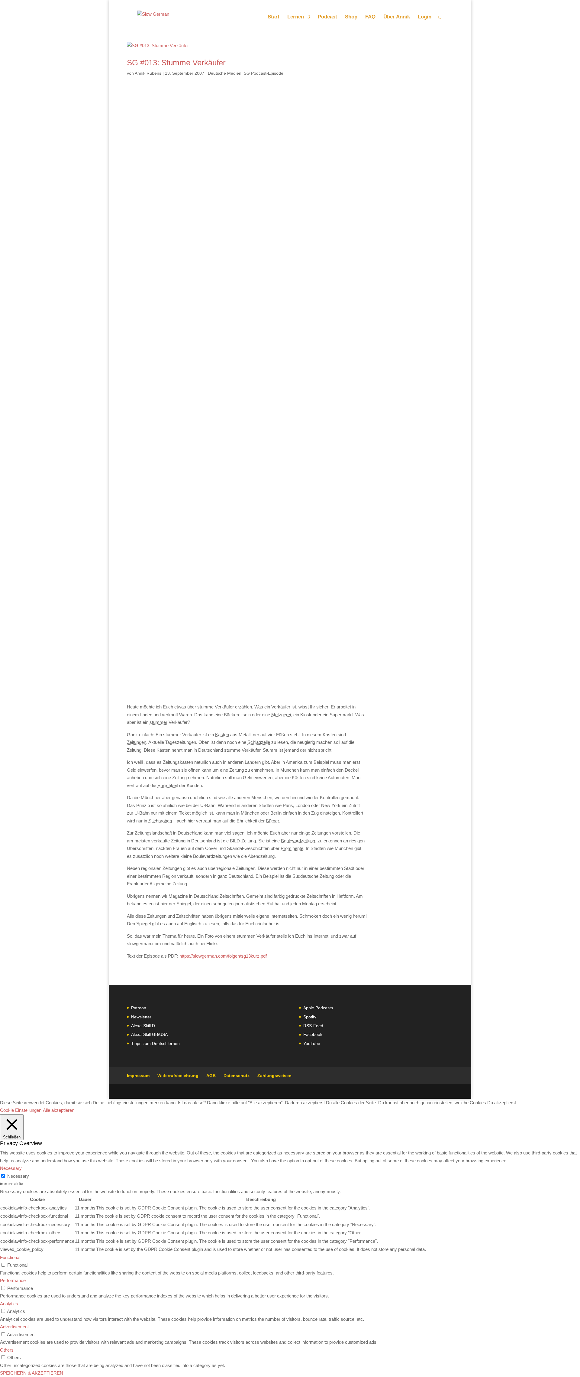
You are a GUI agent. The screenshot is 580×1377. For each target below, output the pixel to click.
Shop (351, 17)
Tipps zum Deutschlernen (155, 1043)
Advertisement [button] (14, 1326)
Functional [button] (10, 1257)
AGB (211, 1075)
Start (273, 17)
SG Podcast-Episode (263, 73)
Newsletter (141, 1016)
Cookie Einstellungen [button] (20, 1110)
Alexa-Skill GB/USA (149, 1034)
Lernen (295, 17)
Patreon (138, 1007)
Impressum (138, 1075)
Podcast (327, 17)
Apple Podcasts (318, 1007)
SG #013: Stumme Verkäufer (176, 62)
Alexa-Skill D (143, 1025)
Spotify (309, 1016)
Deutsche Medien (224, 73)
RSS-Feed (313, 1025)
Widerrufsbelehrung (177, 1075)
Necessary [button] (11, 1168)
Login (424, 17)
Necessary (18, 1176)
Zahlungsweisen (274, 1075)
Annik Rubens (148, 73)
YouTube (311, 1043)
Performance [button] (13, 1280)
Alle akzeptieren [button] (58, 1110)
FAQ (370, 17)
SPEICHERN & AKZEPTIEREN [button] (31, 1372)
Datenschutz (237, 1075)
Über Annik (396, 17)
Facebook (312, 1034)
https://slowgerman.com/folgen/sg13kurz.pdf (223, 956)
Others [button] (7, 1350)
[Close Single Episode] (174, 374)
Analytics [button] (9, 1303)
